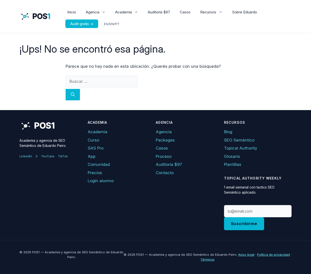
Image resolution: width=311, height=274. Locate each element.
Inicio (71, 12)
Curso (93, 140)
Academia (123, 12)
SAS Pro (96, 148)
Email (228, 202)
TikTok (63, 156)
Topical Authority (240, 148)
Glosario (232, 156)
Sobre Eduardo (244, 12)
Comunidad (99, 164)
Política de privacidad (273, 254)
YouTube (47, 156)
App (91, 156)
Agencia (92, 12)
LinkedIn (25, 156)
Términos (207, 259)
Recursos (208, 12)
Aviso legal (246, 254)
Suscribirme (244, 223)
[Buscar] (73, 95)
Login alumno (101, 180)
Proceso (164, 156)
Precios (95, 172)
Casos (185, 12)
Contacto (165, 172)
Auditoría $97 (159, 12)
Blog (228, 131)
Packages (165, 140)
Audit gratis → (81, 23)
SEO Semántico (239, 140)
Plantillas (232, 164)
